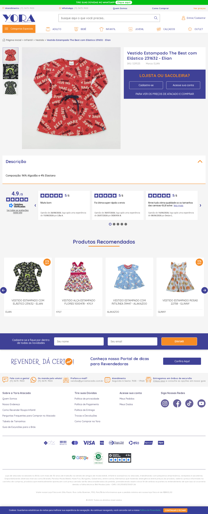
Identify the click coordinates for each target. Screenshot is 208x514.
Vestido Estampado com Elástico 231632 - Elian (28, 302)
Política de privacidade (87, 398)
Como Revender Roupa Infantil (18, 410)
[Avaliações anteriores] (35, 205)
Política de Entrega (85, 410)
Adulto (56, 29)
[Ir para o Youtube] (201, 403)
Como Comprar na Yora (87, 421)
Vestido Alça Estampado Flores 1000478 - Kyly (78, 302)
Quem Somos (120, 8)
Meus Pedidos (127, 398)
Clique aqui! (123, 2)
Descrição (16, 161)
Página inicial (13, 40)
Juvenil (139, 29)
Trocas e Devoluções (86, 415)
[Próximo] (204, 290)
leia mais (178, 205)
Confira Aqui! (182, 361)
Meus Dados (126, 404)
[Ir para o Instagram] (165, 403)
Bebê (83, 29)
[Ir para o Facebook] (177, 403)
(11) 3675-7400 (27, 8)
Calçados (169, 29)
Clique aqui (159, 381)
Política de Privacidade (150, 510)
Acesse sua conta (183, 85)
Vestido (39, 40)
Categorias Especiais (22, 28)
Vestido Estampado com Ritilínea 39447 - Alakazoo (129, 302)
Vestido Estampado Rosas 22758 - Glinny (180, 302)
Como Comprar (160, 8)
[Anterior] (3, 290)
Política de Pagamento (87, 404)
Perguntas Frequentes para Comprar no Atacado (28, 415)
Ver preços (200, 8)
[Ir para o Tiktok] (189, 403)
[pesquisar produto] (155, 18)
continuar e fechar (175, 510)
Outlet (199, 29)
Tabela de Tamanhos (14, 421)
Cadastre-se (146, 85)
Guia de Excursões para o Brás (19, 427)
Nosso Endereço (11, 404)
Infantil (111, 29)
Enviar (179, 341)
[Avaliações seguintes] (200, 205)
